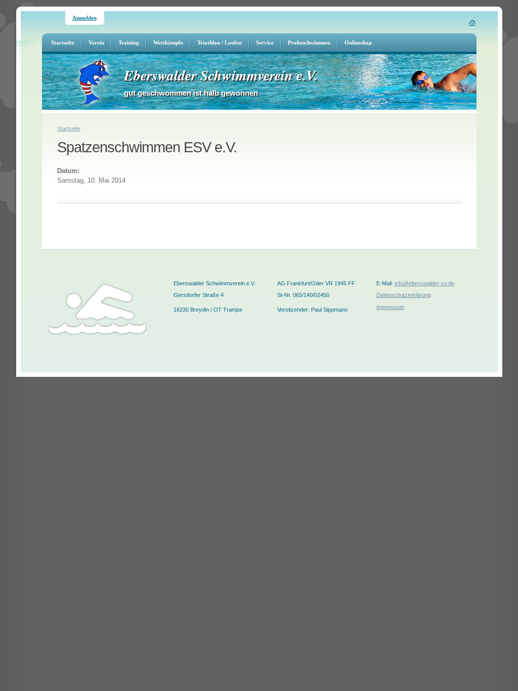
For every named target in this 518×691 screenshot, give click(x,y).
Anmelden (84, 18)
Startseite (68, 128)
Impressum (390, 307)
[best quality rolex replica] (0, 375)
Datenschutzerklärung (403, 295)
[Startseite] (473, 23)
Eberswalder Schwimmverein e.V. (221, 75)
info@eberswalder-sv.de (424, 283)
